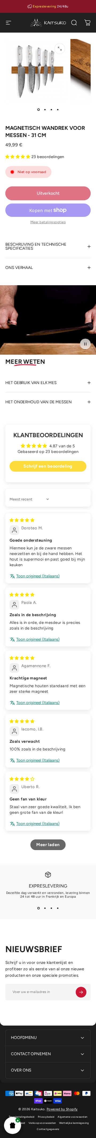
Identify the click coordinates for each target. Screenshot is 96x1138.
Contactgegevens (48, 1129)
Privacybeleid (46, 1116)
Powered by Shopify (62, 1109)
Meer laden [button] (48, 844)
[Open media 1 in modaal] (59, 48)
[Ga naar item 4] (57, 109)
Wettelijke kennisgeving (74, 1122)
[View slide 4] (57, 908)
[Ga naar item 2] (45, 109)
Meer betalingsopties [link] (48, 222)
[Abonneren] (81, 992)
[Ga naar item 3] (51, 109)
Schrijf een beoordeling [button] (47, 466)
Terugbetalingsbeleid (22, 1116)
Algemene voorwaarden (72, 1116)
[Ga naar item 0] (38, 109)
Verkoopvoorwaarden (42, 1122)
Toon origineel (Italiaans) (37, 576)
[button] (12, 1125)
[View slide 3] (51, 908)
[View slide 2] (45, 908)
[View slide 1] (38, 908)
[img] (22, 520)
